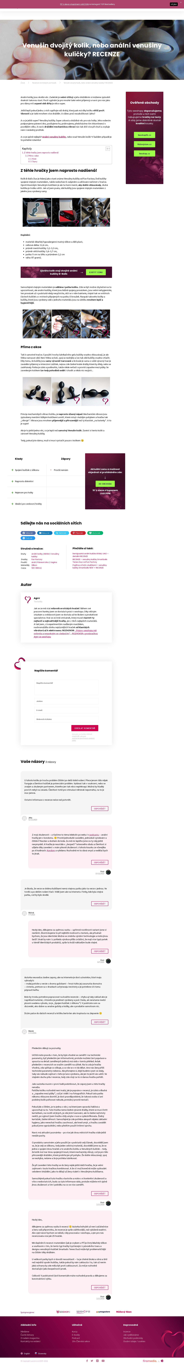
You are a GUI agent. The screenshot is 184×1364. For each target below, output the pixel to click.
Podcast (76, 1337)
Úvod (23, 83)
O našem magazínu (30, 1337)
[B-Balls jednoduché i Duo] (37, 324)
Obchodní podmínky (133, 1337)
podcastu (94, 834)
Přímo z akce (33, 155)
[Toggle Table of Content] (106, 149)
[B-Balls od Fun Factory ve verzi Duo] (37, 212)
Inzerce (126, 1331)
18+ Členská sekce (81, 1341)
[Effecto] (162, 1361)
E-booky (76, 1334)
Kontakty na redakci (30, 1341)
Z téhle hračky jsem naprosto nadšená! (41, 152)
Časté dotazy (27, 1334)
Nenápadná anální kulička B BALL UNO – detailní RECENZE (91, 555)
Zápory (34, 161)
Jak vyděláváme (131, 1334)
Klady (34, 159)
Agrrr (37, 598)
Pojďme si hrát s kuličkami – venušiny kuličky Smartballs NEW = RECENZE (90, 566)
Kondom (51, 850)
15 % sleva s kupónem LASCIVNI (74, 4)
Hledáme (25, 1331)
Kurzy (74, 1331)
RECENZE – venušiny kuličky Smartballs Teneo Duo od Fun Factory (90, 560)
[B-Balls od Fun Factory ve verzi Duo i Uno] (37, 391)
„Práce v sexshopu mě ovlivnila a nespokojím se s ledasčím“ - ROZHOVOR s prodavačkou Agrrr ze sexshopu (66, 633)
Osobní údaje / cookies (134, 1341)
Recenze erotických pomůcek (44, 83)
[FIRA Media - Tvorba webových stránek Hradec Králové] (150, 1361)
